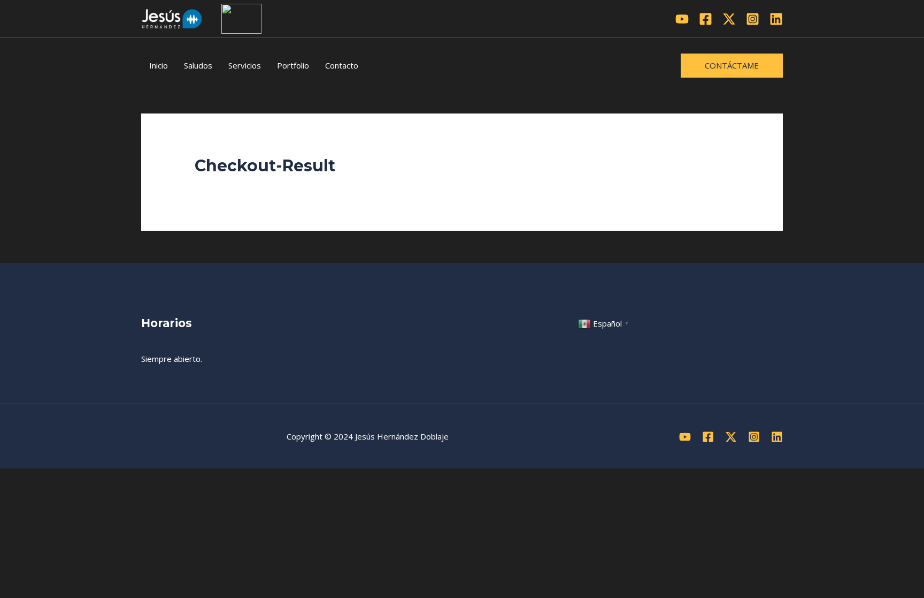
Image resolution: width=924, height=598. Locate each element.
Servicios (244, 65)
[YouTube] (682, 19)
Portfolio (293, 65)
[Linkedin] (776, 19)
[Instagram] (752, 19)
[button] (732, 66)
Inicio (158, 65)
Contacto (341, 65)
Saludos (198, 65)
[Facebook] (705, 19)
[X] (729, 19)
